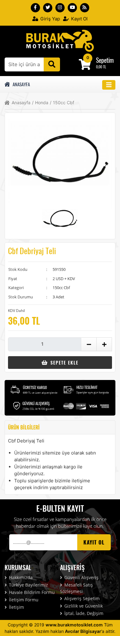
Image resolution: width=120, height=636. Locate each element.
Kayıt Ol (79, 19)
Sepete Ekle (63, 362)
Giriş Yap (49, 19)
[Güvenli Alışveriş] (33, 405)
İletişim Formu (23, 600)
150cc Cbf (62, 102)
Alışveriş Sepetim (81, 598)
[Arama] (52, 64)
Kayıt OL (94, 542)
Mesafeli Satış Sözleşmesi (76, 588)
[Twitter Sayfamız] (47, 7)
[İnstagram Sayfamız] (60, 7)
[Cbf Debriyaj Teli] (60, 40)
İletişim (16, 607)
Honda (40, 102)
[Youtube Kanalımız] (72, 7)
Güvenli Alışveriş (80, 577)
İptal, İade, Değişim (83, 613)
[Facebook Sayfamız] (35, 7)
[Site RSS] (84, 7)
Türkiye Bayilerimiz (28, 585)
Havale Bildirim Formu (31, 592)
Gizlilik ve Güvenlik (83, 606)
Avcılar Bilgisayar (83, 631)
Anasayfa (20, 84)
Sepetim (105, 60)
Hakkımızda (20, 577)
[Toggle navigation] (109, 85)
